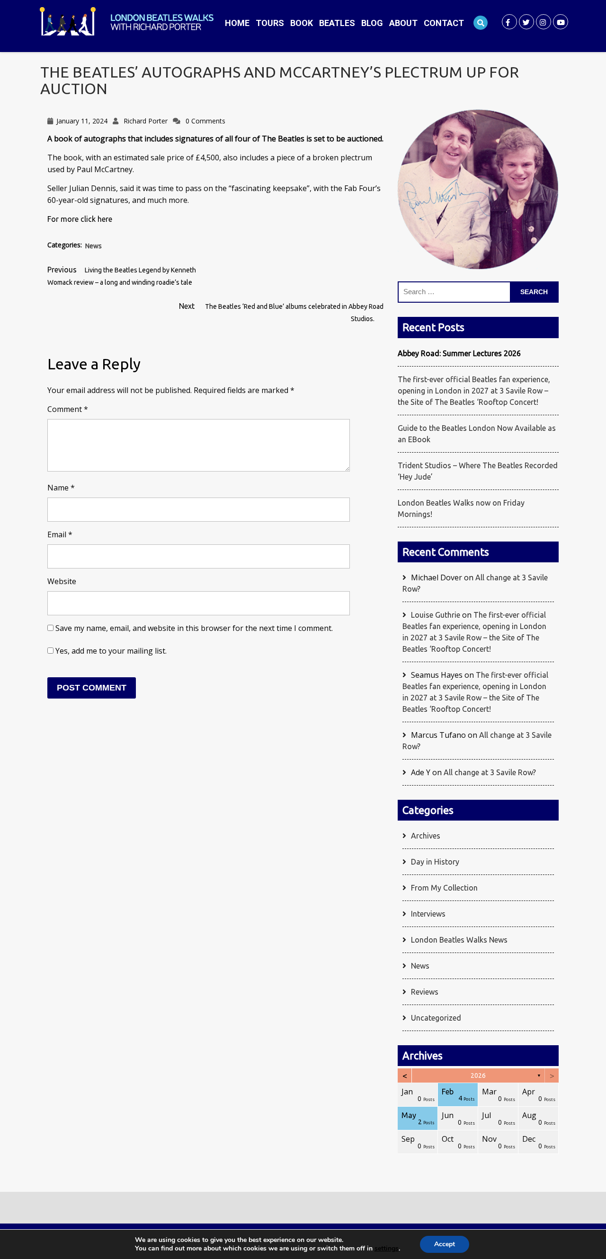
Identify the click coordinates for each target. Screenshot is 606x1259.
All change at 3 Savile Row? (490, 772)
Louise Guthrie (435, 615)
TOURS (270, 23)
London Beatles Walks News (459, 940)
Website (61, 581)
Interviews (428, 913)
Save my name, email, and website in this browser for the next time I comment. (194, 628)
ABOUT (403, 23)
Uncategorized (436, 1018)
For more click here (79, 219)
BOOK (301, 23)
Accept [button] (444, 1244)
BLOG (372, 23)
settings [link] (386, 1248)
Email (59, 534)
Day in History (435, 861)
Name (61, 487)
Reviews (424, 992)
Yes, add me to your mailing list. (110, 651)
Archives (425, 835)
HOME (237, 23)
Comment (67, 409)
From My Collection (444, 887)
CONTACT (444, 23)
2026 (478, 1075)
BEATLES (337, 23)
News (93, 246)
